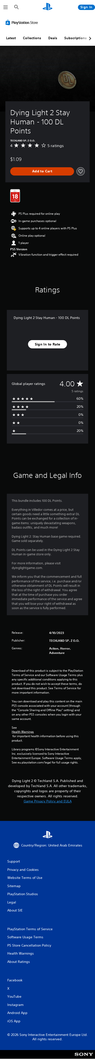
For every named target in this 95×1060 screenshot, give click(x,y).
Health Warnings (23, 732)
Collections (32, 38)
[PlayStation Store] (22, 22)
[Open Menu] (5, 7)
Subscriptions (75, 38)
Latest (11, 38)
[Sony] (84, 1058)
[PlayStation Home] (47, 7)
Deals (52, 38)
